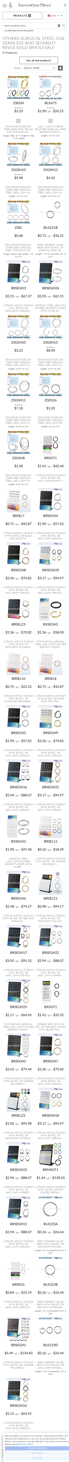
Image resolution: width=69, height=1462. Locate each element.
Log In (65, 5)
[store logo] (13, 5)
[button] (54, 15)
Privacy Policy (26, 1444)
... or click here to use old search (18, 30)
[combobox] (34, 25)
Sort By (17, 68)
